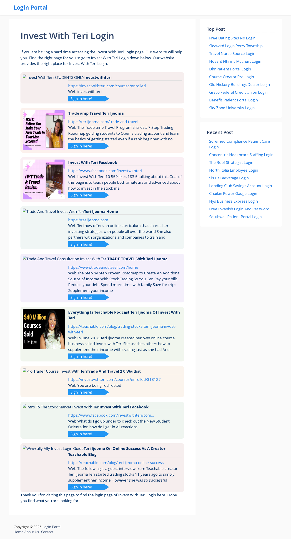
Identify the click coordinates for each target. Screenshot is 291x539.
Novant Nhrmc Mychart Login (235, 61)
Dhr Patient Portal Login (230, 69)
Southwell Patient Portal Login (235, 216)
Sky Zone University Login (232, 107)
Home (18, 531)
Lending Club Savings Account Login (240, 185)
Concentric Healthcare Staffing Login (241, 154)
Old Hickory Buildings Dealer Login (239, 84)
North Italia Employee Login (233, 170)
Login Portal (31, 7)
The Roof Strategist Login (231, 162)
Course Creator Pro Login (231, 76)
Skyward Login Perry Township (236, 45)
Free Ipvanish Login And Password (239, 208)
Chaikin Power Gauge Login (233, 193)
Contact (47, 531)
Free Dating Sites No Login (232, 38)
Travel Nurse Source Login (232, 53)
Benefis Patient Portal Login (233, 100)
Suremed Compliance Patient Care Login (239, 144)
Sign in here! (81, 98)
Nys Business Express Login (233, 201)
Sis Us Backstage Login (229, 178)
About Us (31, 531)
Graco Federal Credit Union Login (238, 92)
